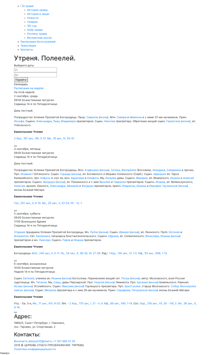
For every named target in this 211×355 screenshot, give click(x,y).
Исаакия (26, 174)
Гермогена (173, 121)
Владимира (68, 121)
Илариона (128, 185)
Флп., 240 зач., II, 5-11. (46, 253)
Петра (125, 278)
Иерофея (155, 185)
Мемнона (136, 117)
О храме (28, 6)
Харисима (77, 178)
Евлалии (111, 178)
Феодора (49, 182)
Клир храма (35, 29)
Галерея (32, 21)
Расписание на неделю (29, 88)
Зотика (115, 170)
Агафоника (92, 170)
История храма (37, 10)
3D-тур (32, 25)
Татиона (41, 282)
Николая (109, 121)
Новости (33, 17)
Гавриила (120, 182)
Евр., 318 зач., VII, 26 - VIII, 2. (158, 303)
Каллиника (43, 236)
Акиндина (158, 170)
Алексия (188, 178)
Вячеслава (152, 236)
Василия (104, 182)
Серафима (123, 290)
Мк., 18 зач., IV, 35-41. (61, 138)
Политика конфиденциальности (35, 349)
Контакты (27, 49)
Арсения (142, 282)
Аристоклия (132, 286)
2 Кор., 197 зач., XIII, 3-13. (30, 138)
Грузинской (170, 185)
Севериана (174, 170)
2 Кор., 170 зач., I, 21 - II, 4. (86, 303)
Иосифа (19, 121)
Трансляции (28, 45)
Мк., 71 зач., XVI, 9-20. (47, 303)
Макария (142, 178)
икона (103, 117)
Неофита (93, 178)
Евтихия (174, 232)
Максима (68, 286)
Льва (56, 121)
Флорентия (21, 236)
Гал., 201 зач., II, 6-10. (27, 203)
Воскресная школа (39, 37)
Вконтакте (21, 341)
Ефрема (113, 236)
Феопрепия (128, 170)
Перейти (21, 79)
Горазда (65, 174)
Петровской (140, 290)
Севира (121, 117)
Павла (66, 240)
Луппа (94, 232)
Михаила (72, 185)
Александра (44, 121)
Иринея (124, 232)
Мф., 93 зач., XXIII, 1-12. (153, 253)
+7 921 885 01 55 (64, 341)
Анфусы (45, 178)
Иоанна (175, 178)
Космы (18, 286)
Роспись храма (37, 33)
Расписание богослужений (38, 41)
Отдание (19, 232)
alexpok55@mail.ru (40, 341)
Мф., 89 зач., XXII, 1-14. (118, 303)
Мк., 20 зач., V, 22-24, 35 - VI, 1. (62, 203)
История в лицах (38, 14)
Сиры (57, 282)
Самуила (92, 117)
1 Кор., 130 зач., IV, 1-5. (123, 253)
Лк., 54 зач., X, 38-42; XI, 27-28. (81, 253)
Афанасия (159, 174)
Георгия (99, 282)
